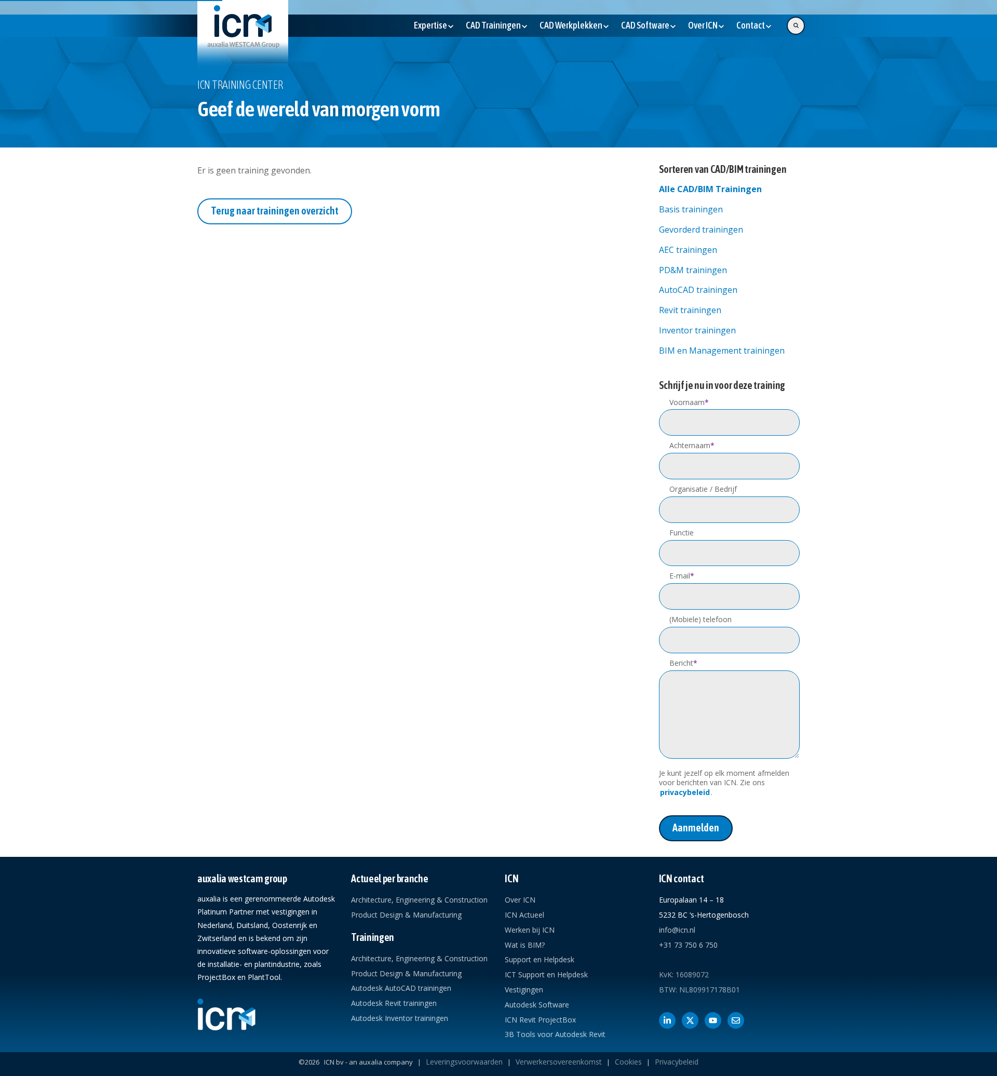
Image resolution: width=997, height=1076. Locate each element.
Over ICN (520, 900)
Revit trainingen (690, 310)
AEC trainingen (688, 249)
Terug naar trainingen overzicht (275, 211)
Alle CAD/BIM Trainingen (710, 189)
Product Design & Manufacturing (406, 915)
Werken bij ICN (530, 930)
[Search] (796, 26)
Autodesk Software (537, 1005)
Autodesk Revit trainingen (394, 1003)
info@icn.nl (677, 930)
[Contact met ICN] (735, 1020)
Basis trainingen (691, 209)
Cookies (628, 1062)
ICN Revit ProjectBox (540, 1020)
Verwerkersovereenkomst (559, 1062)
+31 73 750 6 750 (688, 945)
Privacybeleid (676, 1062)
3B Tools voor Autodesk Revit (555, 1034)
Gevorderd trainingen (701, 229)
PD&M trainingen (693, 270)
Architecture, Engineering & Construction (419, 900)
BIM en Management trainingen (722, 350)
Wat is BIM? (525, 945)
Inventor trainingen (697, 330)
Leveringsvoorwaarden (464, 1062)
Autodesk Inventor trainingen (399, 1018)
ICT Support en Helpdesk (546, 974)
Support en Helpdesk (539, 959)
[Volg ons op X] (690, 1020)
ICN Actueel (524, 915)
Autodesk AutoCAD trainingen (401, 988)
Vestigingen (524, 989)
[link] (242, 35)
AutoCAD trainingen (698, 289)
